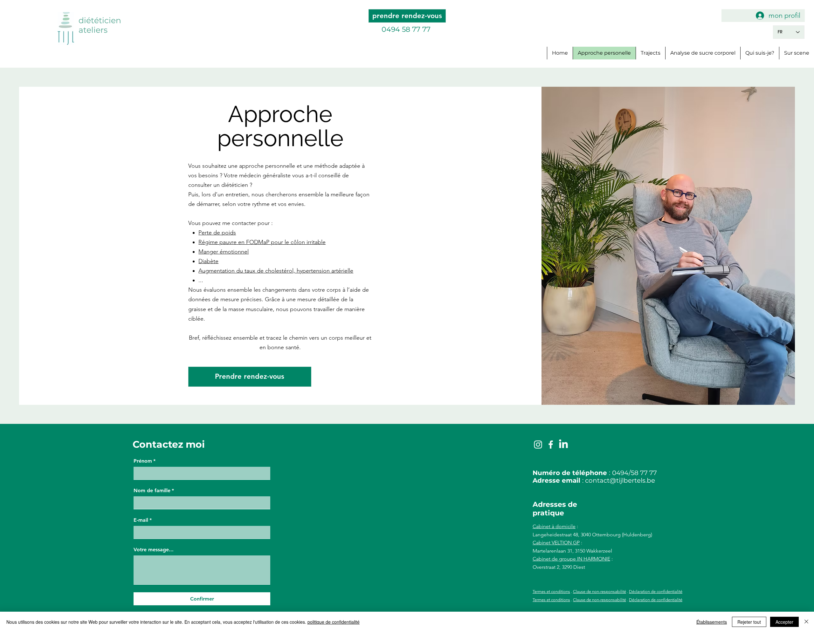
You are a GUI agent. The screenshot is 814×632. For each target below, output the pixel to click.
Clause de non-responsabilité (599, 591)
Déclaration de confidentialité (655, 591)
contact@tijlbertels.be (620, 480)
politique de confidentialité (333, 622)
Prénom (144, 461)
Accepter (784, 622)
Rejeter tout (749, 622)
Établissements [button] (711, 622)
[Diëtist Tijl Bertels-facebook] (550, 444)
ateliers (93, 30)
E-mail (143, 520)
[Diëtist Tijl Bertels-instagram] (538, 444)
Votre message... (154, 550)
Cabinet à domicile (554, 526)
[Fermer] (806, 622)
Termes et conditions (551, 591)
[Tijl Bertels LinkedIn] (563, 444)
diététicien (100, 20)
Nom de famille (154, 490)
